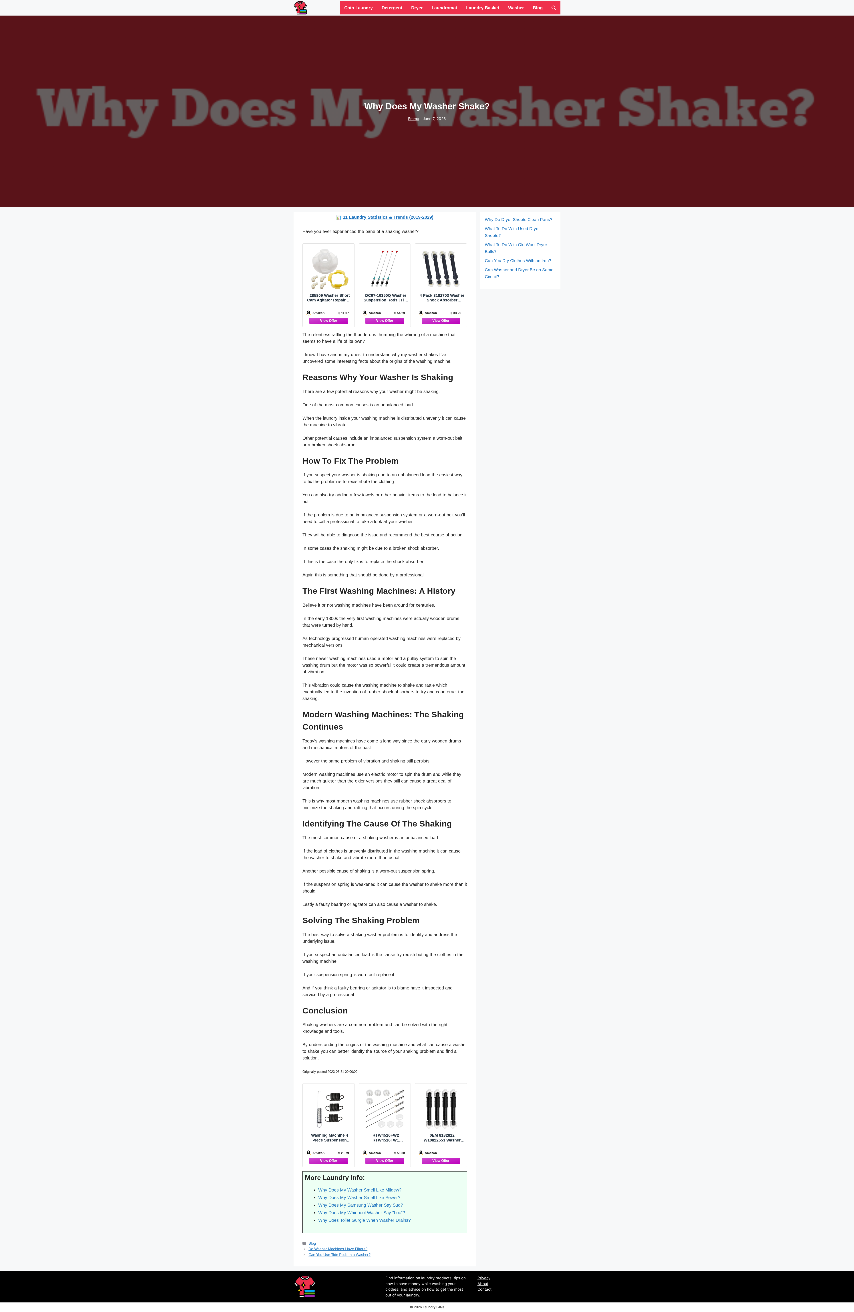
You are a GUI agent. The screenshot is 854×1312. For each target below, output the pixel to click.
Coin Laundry (358, 7)
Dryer (417, 7)
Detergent (392, 7)
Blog (538, 7)
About (482, 1284)
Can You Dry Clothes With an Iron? (518, 260)
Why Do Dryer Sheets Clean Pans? (518, 219)
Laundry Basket (482, 7)
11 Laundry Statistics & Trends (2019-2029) (388, 217)
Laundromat (444, 7)
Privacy (483, 1278)
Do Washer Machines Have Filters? (337, 1249)
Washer (516, 7)
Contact (484, 1289)
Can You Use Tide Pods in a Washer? (339, 1255)
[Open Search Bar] (553, 7)
